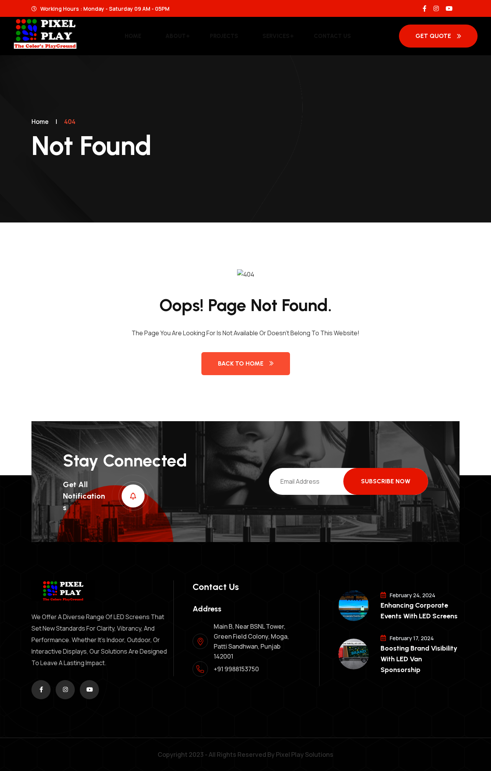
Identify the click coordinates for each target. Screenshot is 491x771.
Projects (224, 36)
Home (133, 36)
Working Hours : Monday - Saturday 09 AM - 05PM (104, 8)
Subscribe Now (385, 481)
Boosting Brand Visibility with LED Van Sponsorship (419, 659)
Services (276, 36)
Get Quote (433, 36)
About (175, 36)
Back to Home (241, 363)
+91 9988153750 (236, 669)
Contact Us (332, 36)
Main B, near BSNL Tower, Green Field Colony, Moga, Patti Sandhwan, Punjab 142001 (251, 641)
